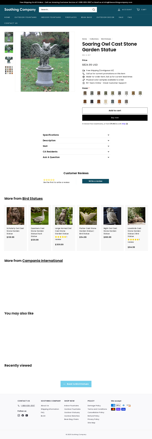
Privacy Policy (93, 419)
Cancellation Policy (96, 412)
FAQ (130, 17)
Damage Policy (94, 405)
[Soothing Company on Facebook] (23, 415)
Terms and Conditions (97, 409)
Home (7, 17)
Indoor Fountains (51, 17)
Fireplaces (71, 17)
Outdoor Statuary (72, 412)
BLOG (43, 416)
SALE (121, 17)
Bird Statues (106, 39)
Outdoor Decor (105, 17)
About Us (45, 405)
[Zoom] (45, 62)
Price (84, 60)
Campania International (42, 260)
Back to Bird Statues (78, 384)
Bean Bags (86, 17)
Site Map (91, 422)
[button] (60, 237)
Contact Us (11, 23)
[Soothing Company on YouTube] (27, 415)
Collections (94, 39)
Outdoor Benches (72, 416)
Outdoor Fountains (26, 17)
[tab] (76, 135)
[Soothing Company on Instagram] (19, 415)
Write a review (95, 181)
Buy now (115, 117)
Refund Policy (93, 416)
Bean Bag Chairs (71, 419)
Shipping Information (50, 409)
